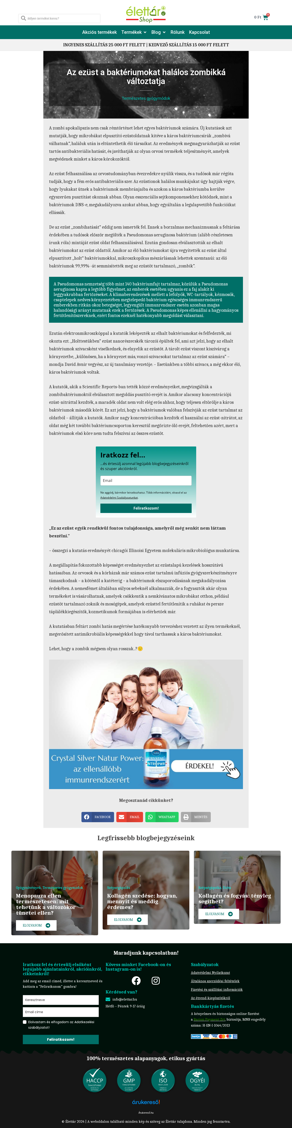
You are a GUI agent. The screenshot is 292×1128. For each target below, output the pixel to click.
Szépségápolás (118, 888)
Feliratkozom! (146, 508)
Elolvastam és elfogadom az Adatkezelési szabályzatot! (61, 1025)
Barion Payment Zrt (209, 1019)
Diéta (227, 888)
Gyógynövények (28, 888)
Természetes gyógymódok (146, 98)
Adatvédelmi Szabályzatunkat (119, 497)
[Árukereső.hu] (146, 1104)
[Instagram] (155, 981)
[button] (134, 32)
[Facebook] (136, 981)
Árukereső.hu (146, 1112)
